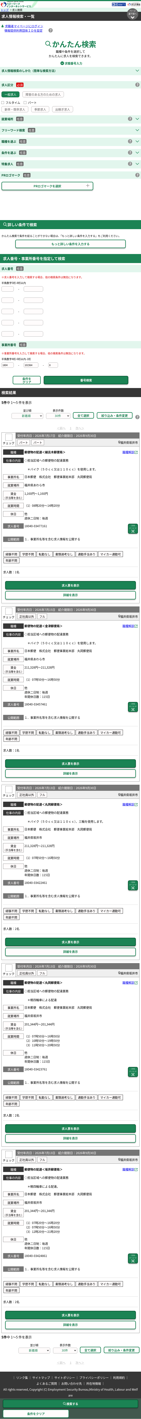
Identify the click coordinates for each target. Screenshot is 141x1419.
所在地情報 (93, 1383)
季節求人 (40, 109)
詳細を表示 (70, 595)
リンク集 (22, 1377)
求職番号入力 (70, 63)
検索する (72, 1403)
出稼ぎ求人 (62, 109)
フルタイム (13, 102)
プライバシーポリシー (94, 1377)
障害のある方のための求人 (43, 94)
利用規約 (119, 1377)
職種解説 (128, 452)
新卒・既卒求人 (15, 109)
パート (32, 102)
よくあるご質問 (46, 1383)
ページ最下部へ (133, 12)
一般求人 (10, 94)
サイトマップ (41, 1377)
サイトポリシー (64, 1377)
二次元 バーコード (133, 526)
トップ (5, 10)
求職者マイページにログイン (24, 26)
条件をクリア (26, 380)
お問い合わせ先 (71, 1383)
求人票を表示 (70, 585)
